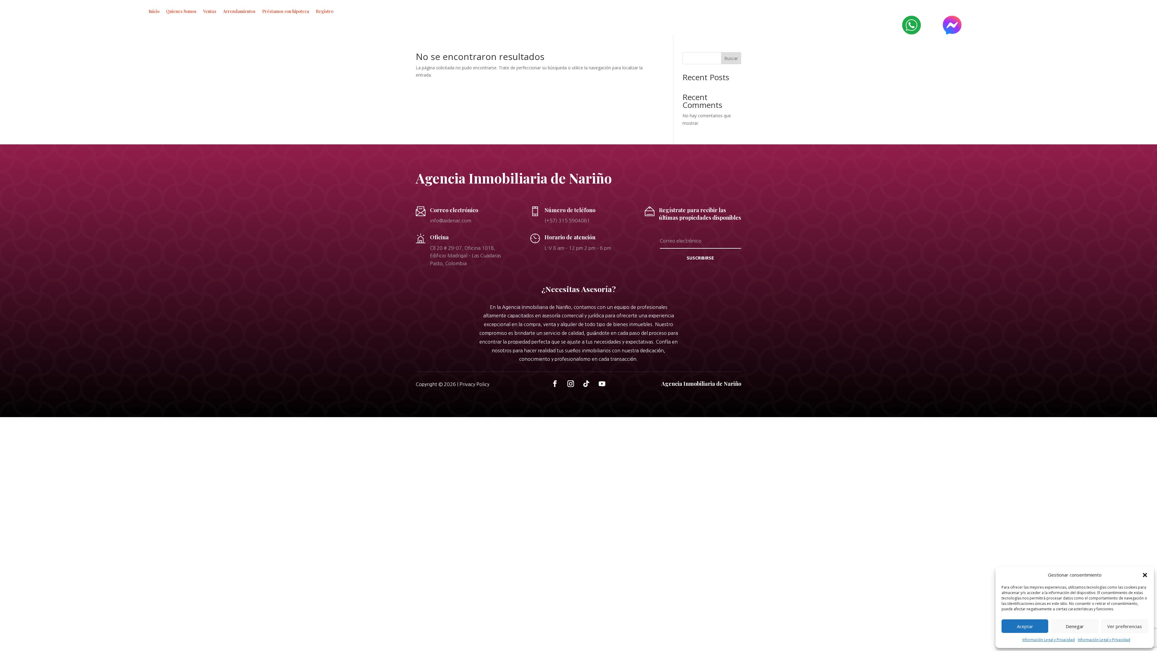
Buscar (731, 58)
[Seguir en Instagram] (570, 383)
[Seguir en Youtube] (602, 383)
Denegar (1075, 626)
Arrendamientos (239, 11)
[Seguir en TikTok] (586, 383)
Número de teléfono (569, 210)
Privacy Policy (474, 384)
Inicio (154, 11)
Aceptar (1025, 626)
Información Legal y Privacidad (1048, 639)
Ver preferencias (1124, 626)
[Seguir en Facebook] (555, 383)
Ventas (209, 11)
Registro (324, 11)
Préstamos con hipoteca (285, 11)
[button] (1145, 575)
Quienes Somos (181, 11)
